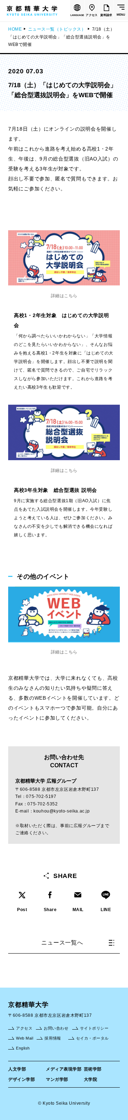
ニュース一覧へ (62, 943)
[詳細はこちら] (64, 590)
